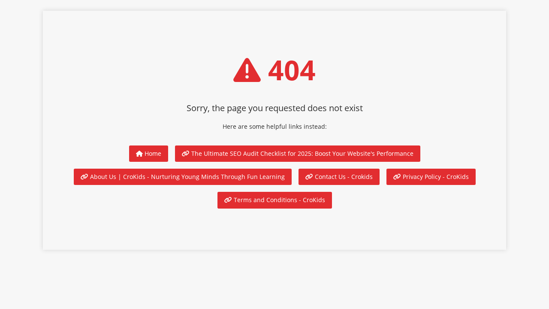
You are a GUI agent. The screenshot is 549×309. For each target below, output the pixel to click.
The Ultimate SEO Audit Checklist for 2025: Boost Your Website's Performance (301, 153)
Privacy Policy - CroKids (435, 177)
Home (152, 153)
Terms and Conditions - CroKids (278, 200)
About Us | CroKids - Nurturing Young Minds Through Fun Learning (186, 177)
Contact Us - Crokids (343, 177)
